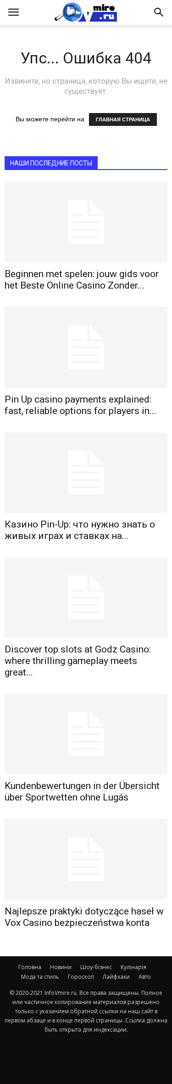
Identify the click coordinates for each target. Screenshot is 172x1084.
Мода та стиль (40, 977)
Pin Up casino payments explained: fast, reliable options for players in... (80, 405)
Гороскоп (81, 977)
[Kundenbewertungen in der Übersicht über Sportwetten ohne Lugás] (86, 734)
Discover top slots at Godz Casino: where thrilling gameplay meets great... (78, 661)
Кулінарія (133, 967)
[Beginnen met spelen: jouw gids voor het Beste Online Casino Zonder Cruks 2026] (86, 222)
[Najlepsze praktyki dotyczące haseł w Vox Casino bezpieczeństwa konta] (86, 859)
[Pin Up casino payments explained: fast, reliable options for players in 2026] (86, 347)
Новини (61, 967)
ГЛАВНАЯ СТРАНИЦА (123, 119)
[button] (159, 12)
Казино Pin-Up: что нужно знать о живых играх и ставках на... (80, 530)
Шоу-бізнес (96, 967)
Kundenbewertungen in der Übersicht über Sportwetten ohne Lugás (82, 791)
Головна (29, 967)
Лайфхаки (116, 977)
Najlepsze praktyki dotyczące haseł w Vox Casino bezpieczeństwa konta (84, 917)
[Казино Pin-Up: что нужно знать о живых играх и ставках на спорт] (86, 472)
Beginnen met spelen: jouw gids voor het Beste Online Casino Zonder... (82, 279)
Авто (145, 977)
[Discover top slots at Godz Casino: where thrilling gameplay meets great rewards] (86, 597)
